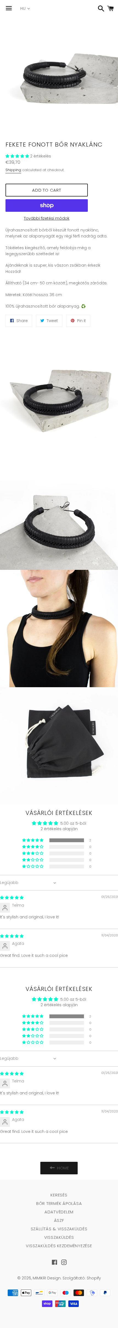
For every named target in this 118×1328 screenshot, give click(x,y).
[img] (12, 897)
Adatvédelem (59, 1212)
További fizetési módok (46, 218)
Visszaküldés (59, 1237)
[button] (17, 156)
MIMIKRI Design (47, 1278)
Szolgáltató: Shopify (82, 1278)
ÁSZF (59, 1220)
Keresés (58, 1195)
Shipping (13, 169)
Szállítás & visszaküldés (59, 1229)
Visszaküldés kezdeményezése (59, 1246)
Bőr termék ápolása (59, 1203)
